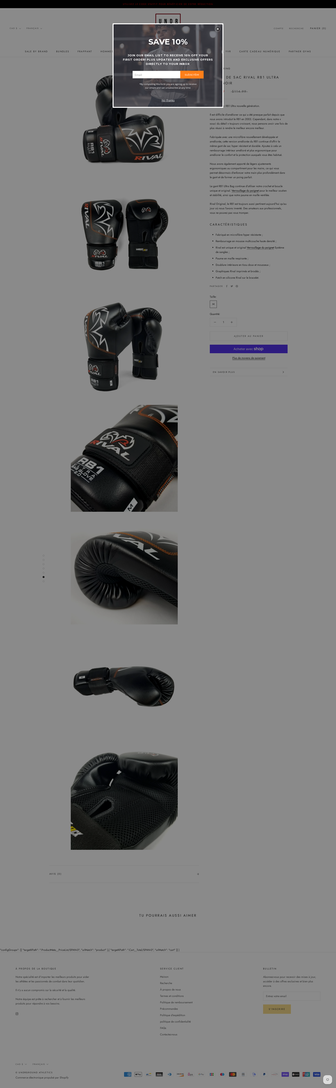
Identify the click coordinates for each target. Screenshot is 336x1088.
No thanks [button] (168, 100)
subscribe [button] (192, 74)
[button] (217, 29)
